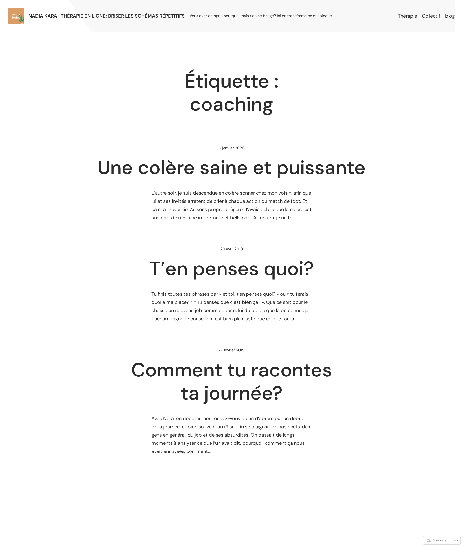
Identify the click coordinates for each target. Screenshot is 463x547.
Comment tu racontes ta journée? (231, 381)
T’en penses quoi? (232, 268)
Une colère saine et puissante (231, 167)
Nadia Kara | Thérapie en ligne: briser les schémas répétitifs (106, 16)
